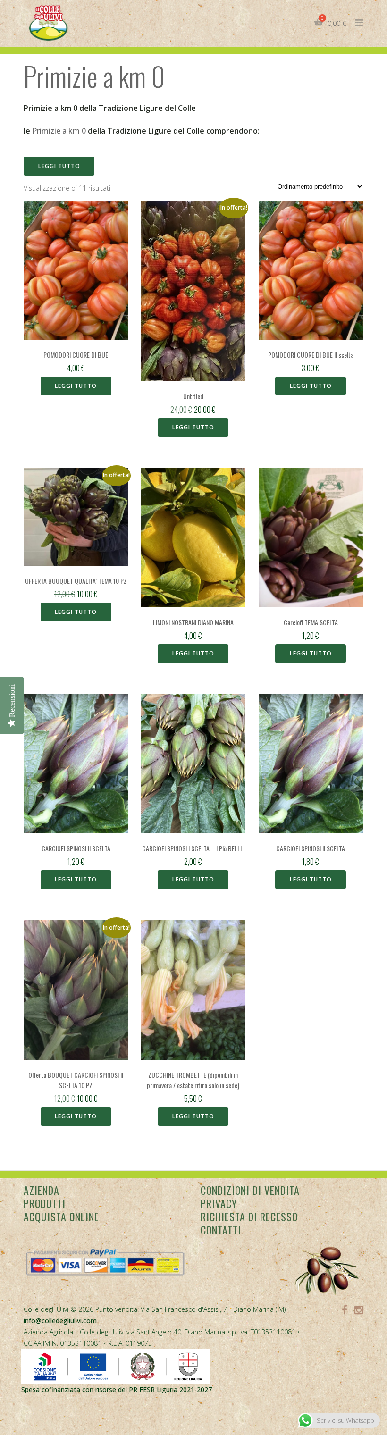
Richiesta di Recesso (249, 1216)
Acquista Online (61, 1216)
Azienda (41, 1190)
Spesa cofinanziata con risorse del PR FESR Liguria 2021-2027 (116, 1389)
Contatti (221, 1229)
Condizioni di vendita (250, 1190)
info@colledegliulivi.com (60, 1320)
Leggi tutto (59, 166)
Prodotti (45, 1203)
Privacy (219, 1203)
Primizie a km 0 (59, 131)
